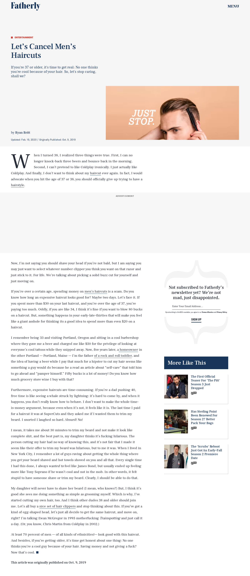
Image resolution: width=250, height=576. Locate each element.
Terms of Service (207, 312)
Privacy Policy (222, 312)
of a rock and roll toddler (113, 355)
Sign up (196, 319)
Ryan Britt (22, 133)
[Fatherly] (25, 6)
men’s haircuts (96, 291)
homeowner (128, 349)
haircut (95, 173)
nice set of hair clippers (57, 506)
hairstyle (17, 185)
